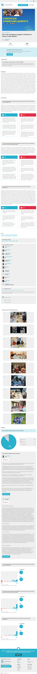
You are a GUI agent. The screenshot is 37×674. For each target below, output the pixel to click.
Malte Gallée (7, 270)
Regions (18, 670)
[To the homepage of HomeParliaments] (7, 4)
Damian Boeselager (8, 260)
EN (34, 1)
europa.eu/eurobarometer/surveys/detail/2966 (9, 234)
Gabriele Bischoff (8, 263)
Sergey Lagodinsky (8, 253)
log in (30, 1)
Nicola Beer (7, 266)
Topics (18, 669)
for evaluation (6, 494)
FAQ (28, 660)
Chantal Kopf (7, 283)
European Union (7, 32)
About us (18, 660)
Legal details (30, 668)
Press (18, 661)
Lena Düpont (7, 277)
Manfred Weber (7, 249)
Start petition (19, 668)
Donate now (18, 654)
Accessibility (30, 669)
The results (9, 54)
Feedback (18, 662)
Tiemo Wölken (7, 280)
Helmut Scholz (7, 273)
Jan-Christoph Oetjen (8, 256)
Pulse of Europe (7, 39)
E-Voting (29, 662)
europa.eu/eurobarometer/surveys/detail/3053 (9, 235)
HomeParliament (30, 661)
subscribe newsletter (6, 666)
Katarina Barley (7, 246)
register (27, 1)
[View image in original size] (18, 317)
